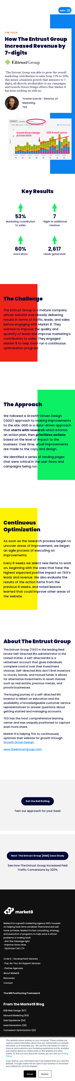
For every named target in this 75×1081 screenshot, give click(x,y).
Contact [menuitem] (8, 982)
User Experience (14, 1020)
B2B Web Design (14, 1010)
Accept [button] (30, 1073)
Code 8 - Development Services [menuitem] (20, 958)
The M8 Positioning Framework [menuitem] (21, 993)
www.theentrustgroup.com (22, 749)
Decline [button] (44, 1073)
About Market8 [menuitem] (11, 973)
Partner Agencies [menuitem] (14, 968)
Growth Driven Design (18, 742)
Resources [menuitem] (9, 978)
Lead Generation (15, 1025)
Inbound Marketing (16, 1015)
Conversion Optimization (19, 1030)
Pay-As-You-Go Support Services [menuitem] (22, 963)
